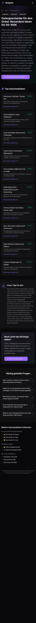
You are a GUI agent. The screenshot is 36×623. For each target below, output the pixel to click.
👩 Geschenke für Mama (11, 434)
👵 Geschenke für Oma (10, 440)
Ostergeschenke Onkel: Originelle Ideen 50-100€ (15, 10)
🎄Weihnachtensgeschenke (12, 450)
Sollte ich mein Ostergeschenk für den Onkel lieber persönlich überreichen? (17, 414)
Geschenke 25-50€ (9, 459)
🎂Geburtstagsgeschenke (11, 447)
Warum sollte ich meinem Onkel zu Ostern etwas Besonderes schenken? (16, 381)
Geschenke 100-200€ (10, 462)
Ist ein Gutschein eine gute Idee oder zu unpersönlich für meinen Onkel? (15, 406)
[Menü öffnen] (33, 3)
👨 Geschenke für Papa (10, 437)
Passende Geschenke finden (15, 77)
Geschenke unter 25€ (10, 457)
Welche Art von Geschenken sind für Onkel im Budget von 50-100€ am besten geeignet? (17, 389)
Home (6, 10)
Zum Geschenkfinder (16, 359)
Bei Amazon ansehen (10, 106)
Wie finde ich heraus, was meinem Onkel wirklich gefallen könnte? (16, 398)
